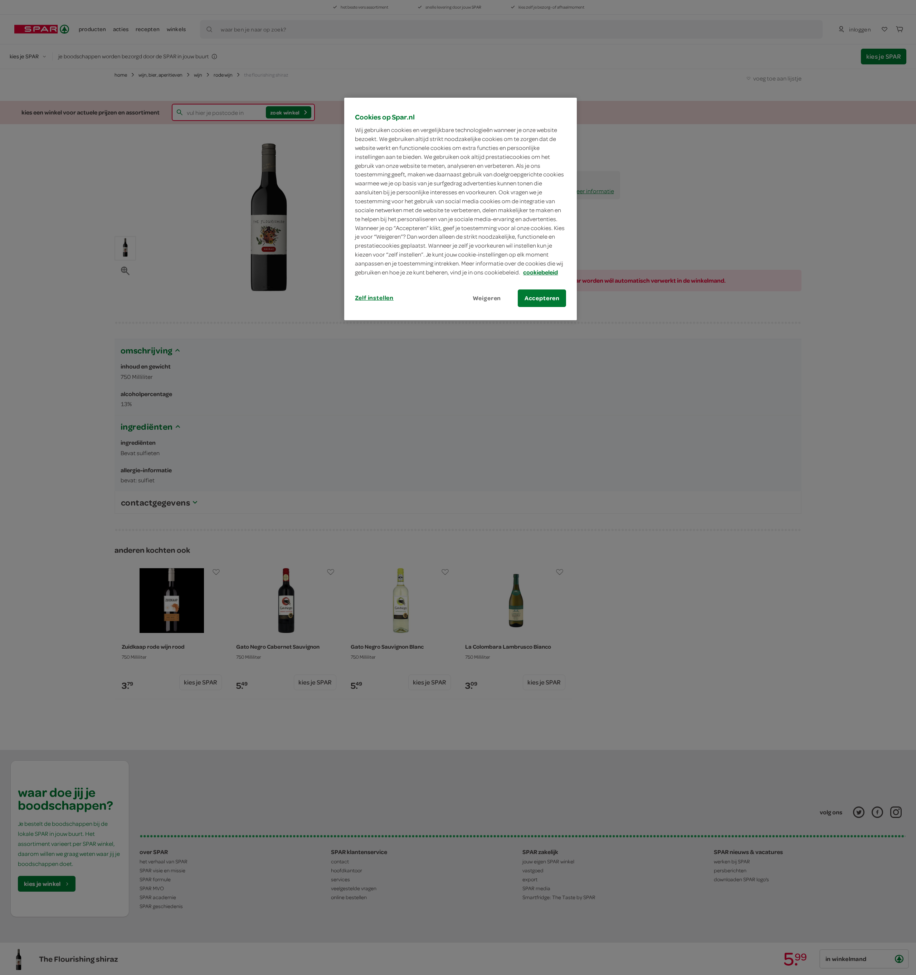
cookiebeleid (540, 272)
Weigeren (487, 298)
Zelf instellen (374, 298)
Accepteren (542, 298)
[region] (460, 209)
